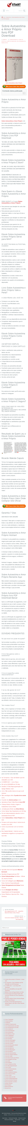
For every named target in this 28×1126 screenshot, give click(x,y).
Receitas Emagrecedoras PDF (10, 874)
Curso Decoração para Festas (12, 1057)
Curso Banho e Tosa (9, 1033)
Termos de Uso (17, 1119)
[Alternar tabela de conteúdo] (23, 93)
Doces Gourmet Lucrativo (11, 1081)
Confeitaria (7, 1022)
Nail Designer (8, 1084)
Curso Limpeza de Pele (10, 1064)
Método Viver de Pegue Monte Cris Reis (14, 992)
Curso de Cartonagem (10, 1040)
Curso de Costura (9, 1043)
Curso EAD (7, 1061)
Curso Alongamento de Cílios (11, 1027)
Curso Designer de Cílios (10, 1059)
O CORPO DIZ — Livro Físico (10, 782)
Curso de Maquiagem (10, 1049)
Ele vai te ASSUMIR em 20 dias (11, 784)
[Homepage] (14, 4)
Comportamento (14, 39)
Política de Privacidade (13, 1118)
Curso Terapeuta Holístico (11, 1072)
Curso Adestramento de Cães (12, 1025)
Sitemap (14, 1121)
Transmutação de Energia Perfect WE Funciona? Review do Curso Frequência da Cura (14, 995)
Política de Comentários (8, 1119)
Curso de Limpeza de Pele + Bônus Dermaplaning (14, 918)
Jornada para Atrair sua (13, 809)
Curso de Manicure (11, 41)
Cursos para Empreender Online (15, 1098)
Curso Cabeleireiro (9, 1035)
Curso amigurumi (9, 1029)
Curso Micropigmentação (11, 1065)
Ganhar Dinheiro (8, 1083)
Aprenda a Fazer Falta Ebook (13, 802)
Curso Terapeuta (9, 1070)
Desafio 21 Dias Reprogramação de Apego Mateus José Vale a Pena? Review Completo (14, 1003)
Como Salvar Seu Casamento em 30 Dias (14, 811)
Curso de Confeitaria (10, 1041)
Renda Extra (5, 42)
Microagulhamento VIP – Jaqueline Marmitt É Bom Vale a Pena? (14, 911)
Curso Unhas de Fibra (10, 1073)
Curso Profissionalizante (10, 1069)
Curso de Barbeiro (9, 1037)
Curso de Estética (9, 1046)
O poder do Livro (11, 800)
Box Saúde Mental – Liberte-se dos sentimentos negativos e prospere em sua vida (13, 833)
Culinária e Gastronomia (10, 1024)
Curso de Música (9, 1051)
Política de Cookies (22, 1118)
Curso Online (8, 1067)
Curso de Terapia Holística (11, 1054)
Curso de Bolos (8, 1038)
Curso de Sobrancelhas (10, 1053)
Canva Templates (9, 1019)
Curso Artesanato (9, 1032)
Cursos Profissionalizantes (11, 1078)
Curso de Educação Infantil (11, 1045)
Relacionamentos (21, 41)
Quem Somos (4, 1118)
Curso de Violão (8, 1056)
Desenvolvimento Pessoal (11, 1080)
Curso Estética (8, 1062)
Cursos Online (8, 1075)
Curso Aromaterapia (9, 1030)
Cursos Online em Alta (10, 1076)
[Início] (14, 1110)
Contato (23, 1119)
